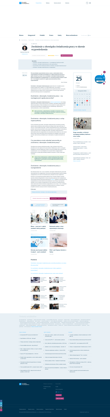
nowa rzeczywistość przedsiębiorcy (83, 322)
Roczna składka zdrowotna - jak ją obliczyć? (29, 345)
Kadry (60, 35)
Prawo (51, 35)
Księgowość (31, 35)
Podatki (42, 35)
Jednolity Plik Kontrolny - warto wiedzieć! (78, 358)
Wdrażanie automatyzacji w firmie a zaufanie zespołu (55, 364)
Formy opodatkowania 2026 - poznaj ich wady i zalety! (31, 367)
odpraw (52, 179)
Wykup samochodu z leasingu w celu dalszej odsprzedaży (44, 192)
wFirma (44, 388)
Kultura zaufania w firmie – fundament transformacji (55, 360)
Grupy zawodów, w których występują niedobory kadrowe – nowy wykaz (82, 134)
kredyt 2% (61, 325)
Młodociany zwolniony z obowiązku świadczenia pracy (63, 305)
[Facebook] (1, 401)
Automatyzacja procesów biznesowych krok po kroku (55, 353)
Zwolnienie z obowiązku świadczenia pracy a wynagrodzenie (44, 67)
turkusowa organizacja (84, 321)
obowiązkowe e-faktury (52, 325)
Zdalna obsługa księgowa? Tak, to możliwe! (78, 355)
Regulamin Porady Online (49, 409)
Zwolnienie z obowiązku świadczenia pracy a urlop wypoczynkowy (45, 64)
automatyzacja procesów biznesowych (27, 322)
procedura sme (58, 324)
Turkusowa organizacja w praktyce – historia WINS (55, 350)
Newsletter (58, 395)
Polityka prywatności (22, 409)
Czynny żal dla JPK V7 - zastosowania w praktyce (55, 339)
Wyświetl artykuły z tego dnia (80, 110)
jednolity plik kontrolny (42, 325)
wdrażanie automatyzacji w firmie (68, 322)
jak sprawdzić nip (22, 319)
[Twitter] (1, 403)
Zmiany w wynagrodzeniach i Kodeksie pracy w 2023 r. (80, 346)
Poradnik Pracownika (47, 386)
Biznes (21, 35)
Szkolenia (67, 3)
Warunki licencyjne (59, 409)
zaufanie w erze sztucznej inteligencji (71, 321)
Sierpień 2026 (82, 91)
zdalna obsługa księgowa (31, 325)
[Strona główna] (19, 40)
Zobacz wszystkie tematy (36, 326)
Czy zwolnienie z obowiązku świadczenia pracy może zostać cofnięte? (47, 273)
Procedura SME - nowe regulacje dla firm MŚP (79, 343)
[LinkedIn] (1, 405)
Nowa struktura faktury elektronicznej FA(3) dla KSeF (80, 339)
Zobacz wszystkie (76, 161)
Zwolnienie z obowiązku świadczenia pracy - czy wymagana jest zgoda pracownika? (48, 62)
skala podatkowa (30, 321)
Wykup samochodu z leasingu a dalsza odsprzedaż (30, 342)
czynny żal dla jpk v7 (45, 321)
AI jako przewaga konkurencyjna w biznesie (53, 357)
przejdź (100, 81)
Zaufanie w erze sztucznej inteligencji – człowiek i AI (55, 346)
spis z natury (37, 321)
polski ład (84, 325)
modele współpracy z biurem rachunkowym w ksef (30, 324)
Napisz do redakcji (59, 398)
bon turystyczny (27, 326)
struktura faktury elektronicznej (47, 324)
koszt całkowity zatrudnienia (56, 321)
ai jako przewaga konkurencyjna (43, 322)
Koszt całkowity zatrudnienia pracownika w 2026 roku (56, 343)
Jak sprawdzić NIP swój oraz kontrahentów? (29, 335)
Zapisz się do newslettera (66, 55)
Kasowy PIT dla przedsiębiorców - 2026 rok (29, 353)
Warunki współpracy (40, 409)
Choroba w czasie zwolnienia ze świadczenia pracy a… (44, 296)
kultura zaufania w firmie (55, 322)
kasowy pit (60, 319)
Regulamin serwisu (31, 409)
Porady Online (38, 3)
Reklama (47, 3)
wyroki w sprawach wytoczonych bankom (72, 325)
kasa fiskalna (29, 319)
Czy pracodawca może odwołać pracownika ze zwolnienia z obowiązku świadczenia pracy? (49, 65)
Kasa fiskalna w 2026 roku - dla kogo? (28, 338)
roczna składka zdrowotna (52, 319)
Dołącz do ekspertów (59, 389)
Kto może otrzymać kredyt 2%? (76, 367)
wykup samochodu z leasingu (39, 319)
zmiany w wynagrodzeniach (67, 324)
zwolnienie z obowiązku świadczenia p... (39, 55)
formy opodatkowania (75, 319)
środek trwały (67, 319)
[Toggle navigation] (90, 3)
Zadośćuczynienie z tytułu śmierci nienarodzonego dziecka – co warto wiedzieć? (80, 148)
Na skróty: (34, 61)
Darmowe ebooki (57, 3)
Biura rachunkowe (72, 35)
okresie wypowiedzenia (56, 102)
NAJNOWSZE (75, 130)
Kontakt (57, 386)
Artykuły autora (25, 54)
